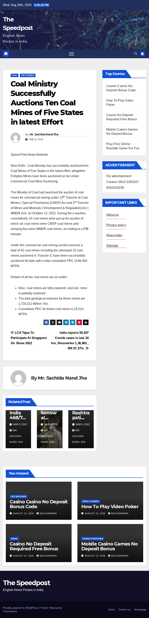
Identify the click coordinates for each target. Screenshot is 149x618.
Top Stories (27, 75)
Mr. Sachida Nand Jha (44, 134)
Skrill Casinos (90, 501)
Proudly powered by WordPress (21, 607)
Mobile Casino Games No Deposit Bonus (109, 546)
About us (112, 214)
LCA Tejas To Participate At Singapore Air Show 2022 (29, 338)
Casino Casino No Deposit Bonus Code (39, 504)
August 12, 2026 (24, 513)
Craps (14, 539)
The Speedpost (26, 583)
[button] (135, 53)
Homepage (140, 609)
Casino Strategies (92, 539)
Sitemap (112, 245)
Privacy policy (116, 225)
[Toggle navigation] (71, 54)
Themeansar (10, 611)
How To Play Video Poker (109, 506)
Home (111, 609)
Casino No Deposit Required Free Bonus (34, 546)
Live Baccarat (18, 496)
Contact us (124, 609)
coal (14, 75)
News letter (114, 235)
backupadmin (48, 513)
